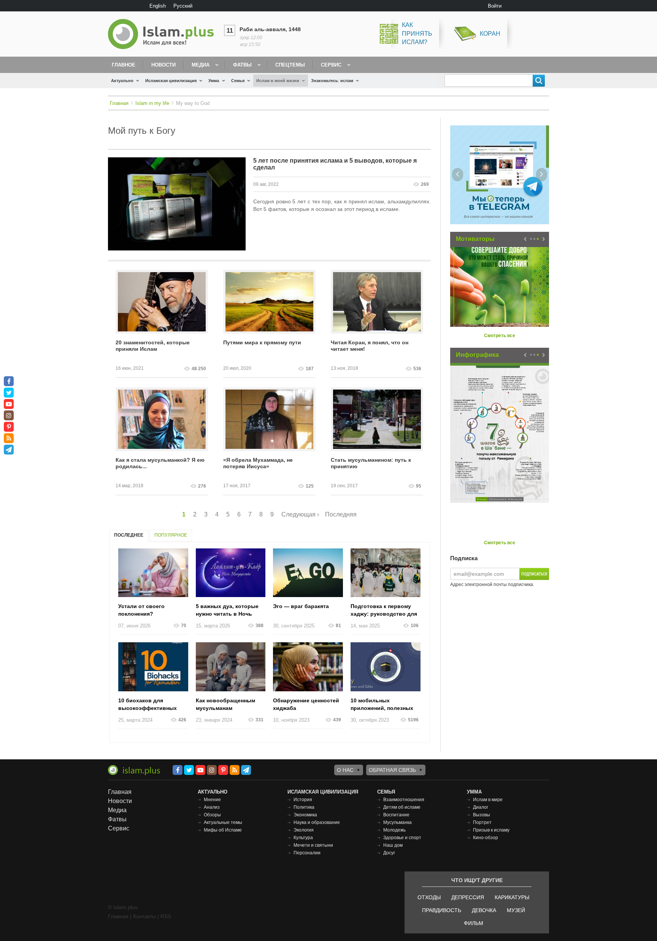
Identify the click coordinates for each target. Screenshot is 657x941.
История (303, 799)
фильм (473, 923)
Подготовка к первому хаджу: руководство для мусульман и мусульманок (384, 610)
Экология (304, 830)
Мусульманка (397, 822)
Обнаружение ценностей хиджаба (306, 704)
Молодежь (394, 830)
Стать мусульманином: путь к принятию (371, 463)
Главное (123, 65)
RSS (165, 916)
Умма (213, 80)
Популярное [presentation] (170, 535)
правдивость (441, 910)
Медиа (200, 65)
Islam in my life (152, 103)
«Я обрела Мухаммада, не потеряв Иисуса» (258, 463)
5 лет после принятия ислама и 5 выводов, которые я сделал (335, 164)
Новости (163, 65)
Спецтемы (290, 65)
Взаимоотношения (403, 799)
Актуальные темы (223, 822)
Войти (494, 6)
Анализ (212, 807)
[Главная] (164, 34)
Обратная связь (392, 770)
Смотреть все (499, 335)
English (157, 6)
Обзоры (212, 814)
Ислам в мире (488, 799)
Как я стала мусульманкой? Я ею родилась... (160, 463)
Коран (490, 33)
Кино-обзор (485, 837)
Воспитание (396, 814)
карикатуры (512, 897)
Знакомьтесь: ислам (332, 80)
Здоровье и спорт (402, 837)
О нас (345, 770)
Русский (182, 6)
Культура (303, 837)
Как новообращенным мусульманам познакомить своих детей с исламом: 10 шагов (230, 704)
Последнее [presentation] (128, 535)
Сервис (331, 65)
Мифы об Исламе (223, 830)
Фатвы (242, 65)
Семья (237, 80)
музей (516, 910)
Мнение (212, 799)
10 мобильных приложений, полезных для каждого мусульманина (382, 704)
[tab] (128, 536)
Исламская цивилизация (171, 80)
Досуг (389, 852)
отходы (429, 897)
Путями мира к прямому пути (262, 342)
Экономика (305, 814)
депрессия (467, 897)
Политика (304, 807)
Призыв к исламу (491, 830)
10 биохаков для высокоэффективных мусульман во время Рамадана (147, 704)
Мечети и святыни (313, 845)
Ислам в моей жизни (277, 80)
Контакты (144, 916)
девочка (484, 910)
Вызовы (481, 814)
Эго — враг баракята (301, 606)
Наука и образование (317, 822)
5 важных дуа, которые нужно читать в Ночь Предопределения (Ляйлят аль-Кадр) (227, 610)
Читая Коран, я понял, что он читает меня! (369, 345)
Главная (119, 103)
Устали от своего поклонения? (141, 610)
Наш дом (393, 845)
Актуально (122, 80)
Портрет (482, 822)
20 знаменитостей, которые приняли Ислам (153, 345)
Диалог (480, 807)
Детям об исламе (402, 807)
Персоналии (307, 852)
